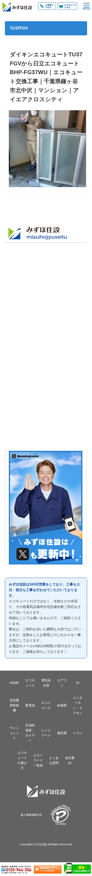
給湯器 (62, 705)
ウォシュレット (14, 733)
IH (77, 683)
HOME (14, 683)
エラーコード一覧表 (38, 760)
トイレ (77, 733)
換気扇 (62, 733)
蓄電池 (30, 705)
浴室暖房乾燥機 (14, 705)
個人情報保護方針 (31, 814)
